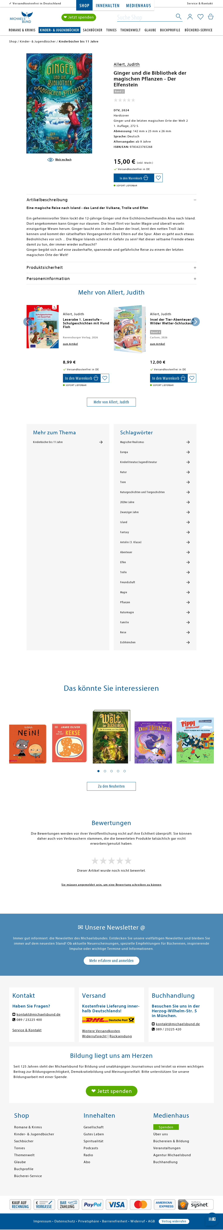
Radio (88, 1155)
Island (123, 522)
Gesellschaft (94, 1127)
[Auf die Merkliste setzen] (158, 178)
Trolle (123, 572)
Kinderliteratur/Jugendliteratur (138, 462)
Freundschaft (127, 582)
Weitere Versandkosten (101, 1031)
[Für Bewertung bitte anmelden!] (124, 101)
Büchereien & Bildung (171, 1141)
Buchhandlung (165, 1162)
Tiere (123, 482)
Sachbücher (92, 30)
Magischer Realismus (132, 442)
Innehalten (108, 5)
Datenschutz (64, 1221)
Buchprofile (170, 30)
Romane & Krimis (22, 30)
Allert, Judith (127, 64)
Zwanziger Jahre (129, 512)
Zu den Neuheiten (111, 786)
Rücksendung (121, 1036)
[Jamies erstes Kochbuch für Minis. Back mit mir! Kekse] (69, 733)
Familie (124, 622)
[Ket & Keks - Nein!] (28, 733)
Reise (123, 632)
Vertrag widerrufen (174, 1221)
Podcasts (91, 1148)
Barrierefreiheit (114, 1221)
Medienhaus (138, 5)
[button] (98, 771)
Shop (84, 5)
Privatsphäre (88, 1221)
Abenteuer (126, 552)
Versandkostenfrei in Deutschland (37, 3)
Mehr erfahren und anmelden (111, 960)
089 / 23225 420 (168, 1029)
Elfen (123, 562)
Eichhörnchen (128, 642)
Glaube (150, 30)
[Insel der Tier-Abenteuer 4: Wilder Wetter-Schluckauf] (130, 329)
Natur (123, 472)
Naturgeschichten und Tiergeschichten (142, 492)
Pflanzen (125, 602)
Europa (124, 452)
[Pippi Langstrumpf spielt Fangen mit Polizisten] (195, 733)
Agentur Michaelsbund (172, 1155)
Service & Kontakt (200, 3)
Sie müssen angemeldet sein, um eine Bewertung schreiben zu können (111, 884)
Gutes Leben (94, 1134)
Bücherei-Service (199, 30)
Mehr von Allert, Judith (111, 401)
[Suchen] (179, 17)
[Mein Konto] (190, 16)
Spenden (166, 1127)
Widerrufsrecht (94, 1036)
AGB (151, 1221)
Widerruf (137, 1221)
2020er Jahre (127, 502)
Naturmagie (127, 612)
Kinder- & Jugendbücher (59, 30)
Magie (123, 592)
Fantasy (124, 532)
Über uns (160, 1134)
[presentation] (27, 321)
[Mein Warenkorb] (211, 16)
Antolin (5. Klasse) (131, 542)
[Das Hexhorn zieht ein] (153, 733)
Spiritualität (93, 1141)
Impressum (42, 1221)
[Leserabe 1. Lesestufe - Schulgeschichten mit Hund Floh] (43, 326)
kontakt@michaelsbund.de (39, 1014)
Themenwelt (130, 30)
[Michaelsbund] (21, 18)
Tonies (111, 30)
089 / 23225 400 (29, 1020)
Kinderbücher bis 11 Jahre (48, 442)
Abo (87, 1162)
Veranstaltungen (167, 1148)
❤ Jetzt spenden (79, 17)
